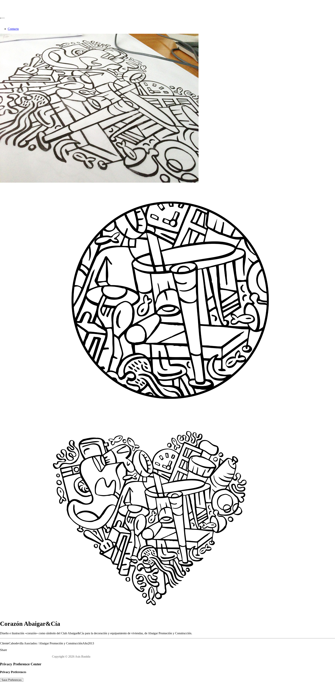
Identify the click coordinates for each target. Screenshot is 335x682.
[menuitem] (171, 29)
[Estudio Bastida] (167, 12)
